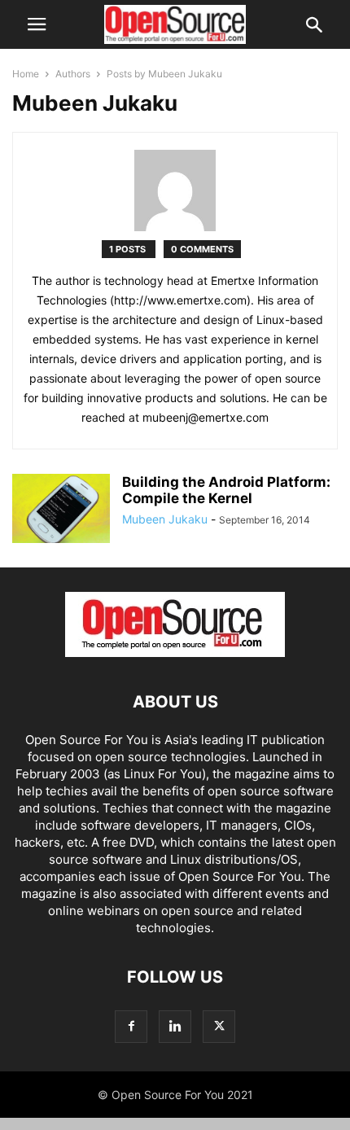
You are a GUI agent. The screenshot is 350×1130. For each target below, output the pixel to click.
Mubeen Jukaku (165, 519)
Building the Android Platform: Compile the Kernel (226, 490)
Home (25, 74)
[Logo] (175, 652)
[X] (219, 1026)
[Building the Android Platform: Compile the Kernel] (61, 514)
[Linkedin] (175, 1026)
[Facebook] (131, 1026)
